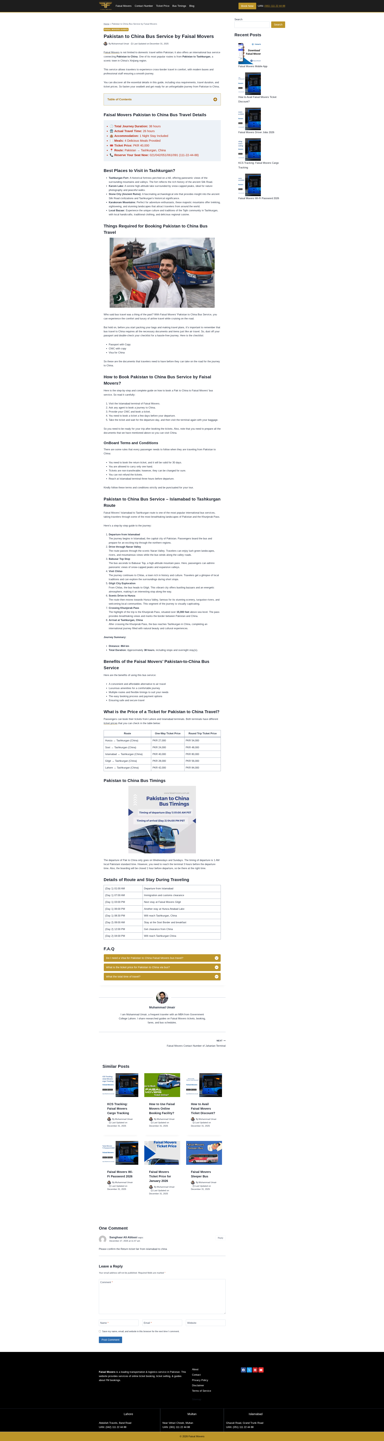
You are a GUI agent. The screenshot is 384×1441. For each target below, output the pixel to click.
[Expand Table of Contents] (215, 99)
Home (106, 24)
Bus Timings (179, 5)
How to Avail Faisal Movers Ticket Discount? (203, 1108)
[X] (249, 1369)
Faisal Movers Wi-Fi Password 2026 (258, 198)
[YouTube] (261, 1369)
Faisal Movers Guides (116, 29)
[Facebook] (243, 1369)
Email (148, 1322)
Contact (196, 1374)
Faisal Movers (124, 5)
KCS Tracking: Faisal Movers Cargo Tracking (118, 1108)
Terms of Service (201, 1390)
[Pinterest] (255, 1369)
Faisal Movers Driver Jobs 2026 (256, 132)
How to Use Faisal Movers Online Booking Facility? (162, 1108)
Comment (106, 1282)
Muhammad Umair (120, 44)
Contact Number (144, 5)
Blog (191, 5)
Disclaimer (198, 1385)
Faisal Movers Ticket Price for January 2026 (160, 1176)
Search (238, 19)
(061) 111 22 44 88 (274, 5)
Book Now (247, 5)
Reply (220, 1238)
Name (104, 1322)
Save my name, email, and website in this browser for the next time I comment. (140, 1331)
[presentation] (120, 1085)
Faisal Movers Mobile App (252, 66)
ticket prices (110, 723)
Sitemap (196, 1399)
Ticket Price (162, 5)
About (195, 1369)
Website (191, 1322)
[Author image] (105, 44)
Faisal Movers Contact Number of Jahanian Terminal (196, 1043)
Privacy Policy (200, 1380)
